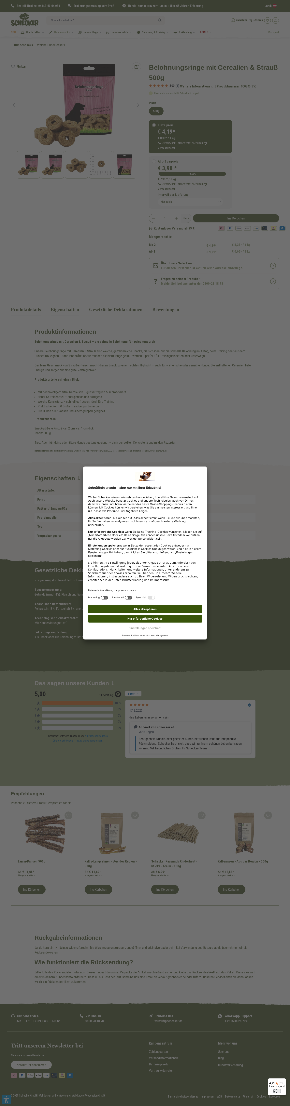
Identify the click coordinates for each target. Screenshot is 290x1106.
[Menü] (283, 1080)
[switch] (277, 1091)
